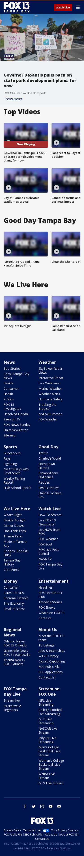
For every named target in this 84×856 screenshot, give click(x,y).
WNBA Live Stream (47, 776)
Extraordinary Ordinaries (48, 475)
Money (10, 581)
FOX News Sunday (17, 424)
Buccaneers (12, 453)
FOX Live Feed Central (49, 551)
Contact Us (47, 677)
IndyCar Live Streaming (47, 740)
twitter (33, 806)
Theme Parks (13, 536)
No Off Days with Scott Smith (16, 471)
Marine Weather (50, 388)
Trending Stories (50, 602)
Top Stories (12, 368)
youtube (50, 806)
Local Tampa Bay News (16, 376)
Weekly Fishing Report (14, 480)
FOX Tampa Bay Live (50, 566)
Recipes (44, 482)
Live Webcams (49, 383)
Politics (9, 399)
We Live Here (17, 508)
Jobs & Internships (52, 650)
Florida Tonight (15, 520)
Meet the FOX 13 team (51, 638)
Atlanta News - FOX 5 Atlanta (14, 662)
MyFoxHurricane (50, 414)
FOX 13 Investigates (12, 406)
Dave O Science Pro (50, 495)
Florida (8, 383)
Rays (7, 458)
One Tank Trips (15, 531)
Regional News (12, 632)
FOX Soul (45, 544)
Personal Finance (16, 598)
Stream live (12, 700)
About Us (48, 629)
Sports (10, 446)
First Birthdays (49, 488)
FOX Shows (47, 607)
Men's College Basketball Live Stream (49, 751)
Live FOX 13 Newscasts (47, 522)
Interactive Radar (51, 378)
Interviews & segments (13, 708)
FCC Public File (49, 666)
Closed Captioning (52, 661)
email (59, 806)
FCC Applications (51, 672)
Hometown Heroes (47, 466)
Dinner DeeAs (14, 525)
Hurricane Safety (50, 399)
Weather (47, 362)
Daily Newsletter (16, 430)
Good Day (48, 446)
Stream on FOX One (49, 691)
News (9, 362)
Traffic (43, 453)
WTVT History (48, 656)
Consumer (11, 388)
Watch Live (63, 7)
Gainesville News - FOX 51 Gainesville (17, 652)
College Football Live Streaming (50, 712)
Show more (13, 99)
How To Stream (50, 515)
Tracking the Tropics (47, 406)
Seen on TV (12, 419)
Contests (45, 618)
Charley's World (50, 458)
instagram (42, 806)
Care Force (11, 569)
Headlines (46, 587)
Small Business (14, 609)
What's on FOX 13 (52, 613)
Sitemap (9, 435)
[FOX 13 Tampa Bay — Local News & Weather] (17, 7)
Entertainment (54, 581)
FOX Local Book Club (50, 595)
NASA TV (45, 559)
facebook (25, 806)
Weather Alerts (49, 394)
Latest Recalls (14, 593)
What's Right (13, 515)
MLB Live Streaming (46, 721)
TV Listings (46, 645)
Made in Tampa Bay (15, 543)
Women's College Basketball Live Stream (51, 764)
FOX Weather (48, 419)
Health (8, 394)
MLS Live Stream (51, 783)
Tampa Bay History (12, 562)
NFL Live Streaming (46, 702)
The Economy (14, 603)
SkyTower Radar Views (50, 370)
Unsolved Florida (16, 414)
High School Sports (17, 488)
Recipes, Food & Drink (16, 553)
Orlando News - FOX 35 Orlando (15, 643)
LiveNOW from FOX (49, 531)
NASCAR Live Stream (48, 730)
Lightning (10, 464)
